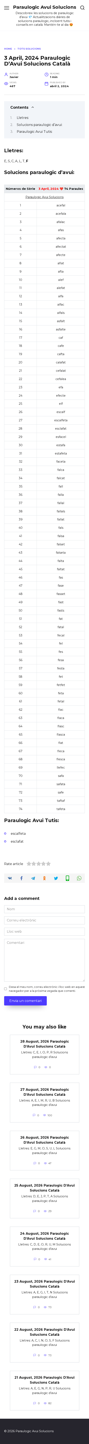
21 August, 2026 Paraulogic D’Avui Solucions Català (44, 1380)
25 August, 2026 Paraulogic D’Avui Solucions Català (44, 1187)
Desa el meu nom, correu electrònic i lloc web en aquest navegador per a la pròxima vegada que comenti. (47, 988)
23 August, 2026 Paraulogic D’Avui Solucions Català (44, 1283)
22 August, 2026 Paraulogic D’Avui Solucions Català (44, 1331)
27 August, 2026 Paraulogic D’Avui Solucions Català (44, 1091)
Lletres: (23, 118)
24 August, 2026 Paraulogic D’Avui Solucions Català (44, 1235)
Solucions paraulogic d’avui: (39, 125)
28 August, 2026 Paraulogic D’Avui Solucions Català (44, 1043)
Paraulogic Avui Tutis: (34, 132)
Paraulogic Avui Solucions (44, 7)
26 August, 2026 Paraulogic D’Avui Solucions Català (44, 1140)
